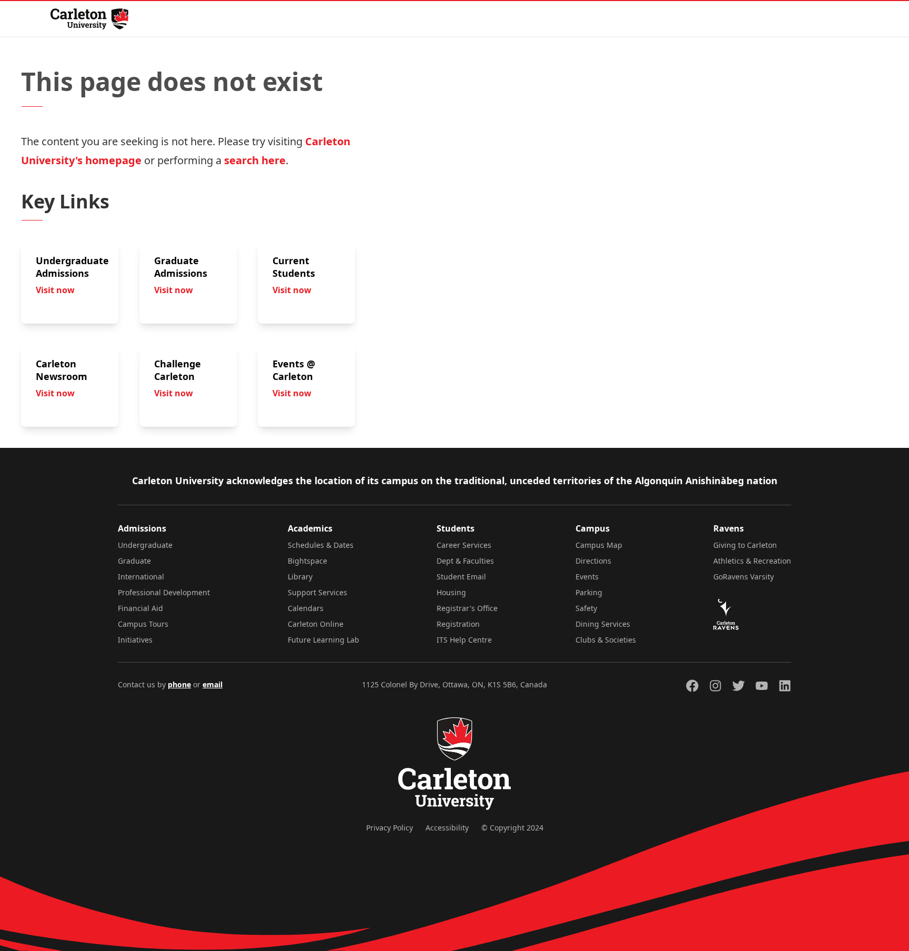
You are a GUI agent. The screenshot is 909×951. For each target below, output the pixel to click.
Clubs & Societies (605, 640)
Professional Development (164, 592)
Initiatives (135, 640)
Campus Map (598, 545)
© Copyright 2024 (512, 828)
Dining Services (602, 624)
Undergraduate (145, 545)
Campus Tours (143, 624)
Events (587, 577)
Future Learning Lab (323, 640)
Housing (451, 592)
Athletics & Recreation (752, 561)
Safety (586, 608)
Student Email (461, 577)
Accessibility (447, 828)
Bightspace (307, 561)
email (213, 684)
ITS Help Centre (464, 640)
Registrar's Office (467, 608)
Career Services (464, 545)
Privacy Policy (389, 828)
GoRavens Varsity (743, 577)
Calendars (306, 608)
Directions (593, 561)
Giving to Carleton (745, 545)
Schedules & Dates (321, 545)
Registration (458, 624)
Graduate (134, 561)
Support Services (317, 592)
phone (179, 684)
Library (300, 577)
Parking (588, 592)
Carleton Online (316, 624)
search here (255, 160)
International (141, 577)
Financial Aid (140, 608)
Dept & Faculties (465, 561)
